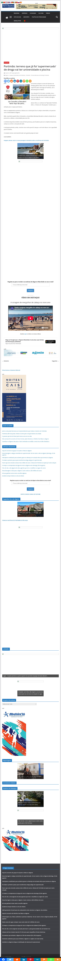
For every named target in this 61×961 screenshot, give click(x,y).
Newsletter (17, 21)
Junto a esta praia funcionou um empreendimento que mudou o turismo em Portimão (24, 431)
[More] (30, 81)
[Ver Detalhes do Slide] (30, 665)
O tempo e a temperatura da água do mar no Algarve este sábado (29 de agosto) (24, 925)
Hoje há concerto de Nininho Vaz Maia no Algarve (15, 913)
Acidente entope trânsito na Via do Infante (13, 476)
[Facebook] (5, 81)
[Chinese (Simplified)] (4, 2)
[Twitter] (8, 81)
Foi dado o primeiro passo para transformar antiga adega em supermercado (22, 460)
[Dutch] (6, 2)
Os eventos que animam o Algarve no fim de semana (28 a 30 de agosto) (21, 935)
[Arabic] (2, 2)
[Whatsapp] (27, 81)
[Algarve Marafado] (7, 18)
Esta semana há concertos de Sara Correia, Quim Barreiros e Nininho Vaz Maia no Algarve (25, 439)
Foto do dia (17, 17)
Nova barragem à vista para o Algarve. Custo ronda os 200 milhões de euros (22, 470)
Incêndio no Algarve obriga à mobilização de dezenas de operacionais (21, 942)
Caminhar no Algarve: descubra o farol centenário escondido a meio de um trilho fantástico (25, 441)
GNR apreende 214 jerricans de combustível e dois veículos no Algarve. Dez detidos (24, 910)
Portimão (28, 75)
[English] (8, 2)
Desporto (26, 17)
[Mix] (24, 81)
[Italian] (15, 2)
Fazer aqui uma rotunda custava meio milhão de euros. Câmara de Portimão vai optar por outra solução (29, 463)
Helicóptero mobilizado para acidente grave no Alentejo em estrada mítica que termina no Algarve (27, 457)
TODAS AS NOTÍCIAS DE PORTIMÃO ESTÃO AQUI (15, 520)
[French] (10, 2)
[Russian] (19, 2)
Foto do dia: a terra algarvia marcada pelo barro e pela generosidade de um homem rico (26, 929)
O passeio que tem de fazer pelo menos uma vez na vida (17, 436)
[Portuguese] (24, 21)
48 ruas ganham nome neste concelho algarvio (14, 473)
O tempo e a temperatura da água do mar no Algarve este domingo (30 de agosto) (23, 465)
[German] (13, 2)
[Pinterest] (17, 81)
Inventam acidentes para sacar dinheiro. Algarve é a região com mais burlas (22, 938)
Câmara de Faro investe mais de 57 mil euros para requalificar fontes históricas (23, 932)
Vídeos (48, 13)
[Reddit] (11, 81)
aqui (25, 334)
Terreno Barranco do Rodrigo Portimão (40, 75)
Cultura (40, 13)
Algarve (6, 75)
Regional (16, 13)
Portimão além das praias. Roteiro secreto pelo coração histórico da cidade (21, 433)
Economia (33, 13)
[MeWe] (20, 81)
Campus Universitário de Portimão (17, 75)
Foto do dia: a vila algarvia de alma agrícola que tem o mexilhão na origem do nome (24, 468)
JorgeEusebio (17, 73)
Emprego (24, 13)
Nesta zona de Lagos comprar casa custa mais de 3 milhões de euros (21, 922)
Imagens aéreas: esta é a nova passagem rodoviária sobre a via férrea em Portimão (26, 140)
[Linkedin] (14, 81)
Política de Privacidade (39, 17)
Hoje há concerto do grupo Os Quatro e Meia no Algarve (17, 450)
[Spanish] (21, 2)
